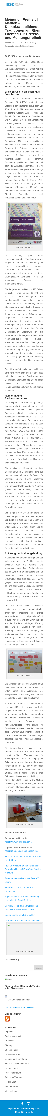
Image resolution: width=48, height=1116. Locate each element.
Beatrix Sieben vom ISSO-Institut (20, 915)
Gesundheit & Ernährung (16, 1059)
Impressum (13, 1109)
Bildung (33, 42)
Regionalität (10, 1082)
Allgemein (9, 1031)
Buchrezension (12, 1050)
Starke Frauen (11, 1086)
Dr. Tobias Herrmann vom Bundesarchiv (23, 920)
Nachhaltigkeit (11, 1068)
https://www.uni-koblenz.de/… (18, 842)
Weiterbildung (11, 1091)
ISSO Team (13, 42)
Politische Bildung (27, 46)
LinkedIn (28, 1112)
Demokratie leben (12, 46)
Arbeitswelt (10, 1041)
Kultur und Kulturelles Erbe (17, 1063)
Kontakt (19, 1112)
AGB (36, 1109)
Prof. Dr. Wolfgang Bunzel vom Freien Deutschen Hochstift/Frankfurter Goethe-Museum (23, 869)
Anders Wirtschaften (14, 1036)
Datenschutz (26, 1109)
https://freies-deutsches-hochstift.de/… (22, 851)
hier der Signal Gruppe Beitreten (19, 1007)
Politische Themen (13, 1077)
